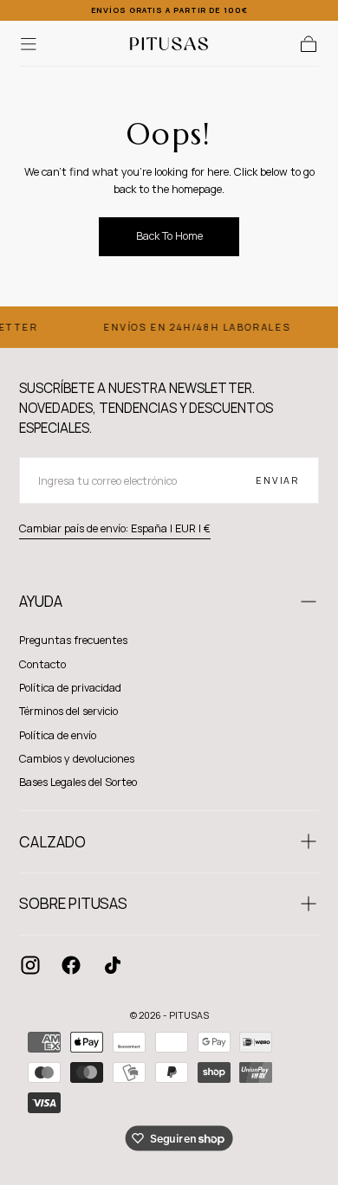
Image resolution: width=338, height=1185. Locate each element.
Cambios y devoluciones (76, 758)
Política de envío (57, 735)
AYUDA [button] (40, 601)
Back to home (169, 236)
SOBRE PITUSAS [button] (73, 903)
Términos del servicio (68, 711)
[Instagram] (30, 965)
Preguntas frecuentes (73, 640)
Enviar (278, 479)
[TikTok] (113, 965)
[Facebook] (71, 965)
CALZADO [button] (52, 842)
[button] (28, 44)
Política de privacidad (70, 687)
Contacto (42, 664)
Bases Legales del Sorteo (78, 782)
